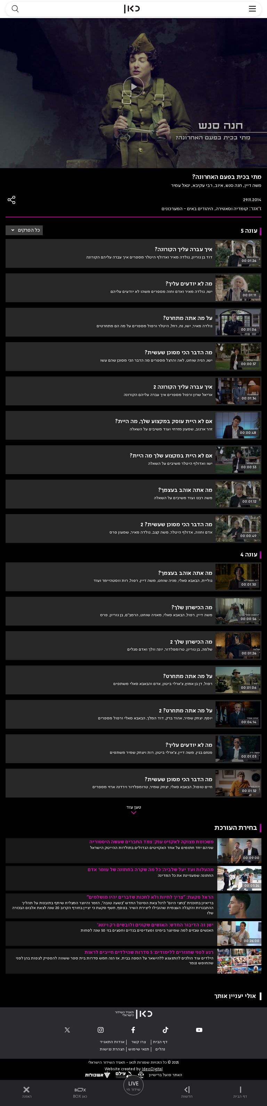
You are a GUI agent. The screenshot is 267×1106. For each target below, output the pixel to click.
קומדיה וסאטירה (232, 208)
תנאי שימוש (138, 1049)
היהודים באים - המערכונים (187, 208)
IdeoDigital (152, 1069)
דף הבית (160, 1042)
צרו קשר (138, 1042)
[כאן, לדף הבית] (132, 9)
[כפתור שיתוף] (12, 200)
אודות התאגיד (112, 1042)
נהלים (160, 1049)
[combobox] (24, 230)
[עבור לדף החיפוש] (15, 9)
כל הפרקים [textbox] (29, 230)
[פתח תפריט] (252, 9)
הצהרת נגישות (112, 1049)
